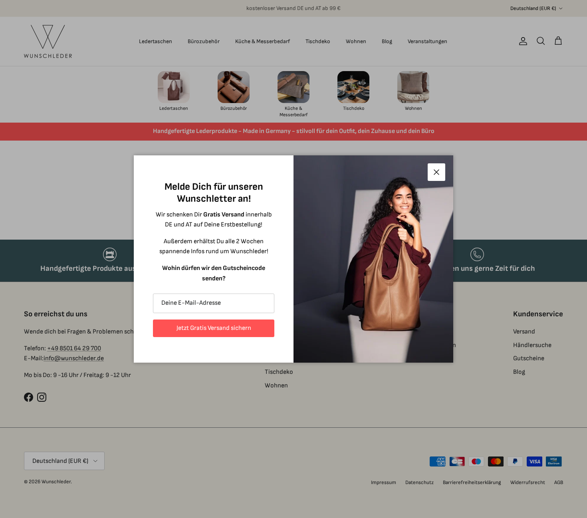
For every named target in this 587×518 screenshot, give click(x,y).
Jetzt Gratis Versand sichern (213, 328)
